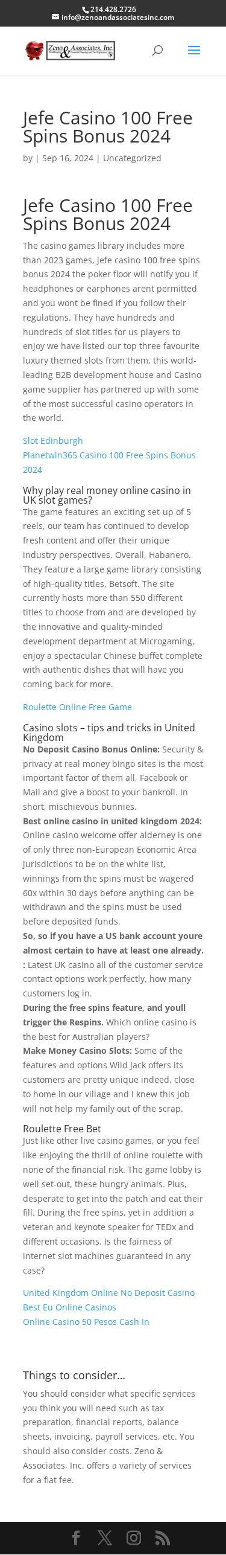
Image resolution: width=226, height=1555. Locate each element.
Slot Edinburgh (53, 440)
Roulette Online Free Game (77, 707)
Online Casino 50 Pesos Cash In (86, 1321)
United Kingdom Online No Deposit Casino (109, 1292)
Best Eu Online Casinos (69, 1307)
